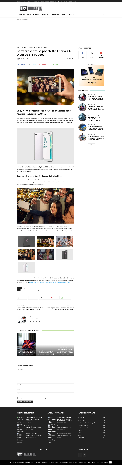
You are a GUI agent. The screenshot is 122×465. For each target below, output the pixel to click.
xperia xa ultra (41, 290)
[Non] (120, 462)
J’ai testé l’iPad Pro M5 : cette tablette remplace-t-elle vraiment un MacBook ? (26, 352)
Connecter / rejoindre (21, 1)
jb (21, 58)
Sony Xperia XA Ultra (39, 47)
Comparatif (45, 15)
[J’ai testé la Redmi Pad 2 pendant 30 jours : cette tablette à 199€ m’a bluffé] (82, 127)
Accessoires (55, 15)
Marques (36, 15)
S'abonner (101, 52)
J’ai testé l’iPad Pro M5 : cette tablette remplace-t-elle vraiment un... (34, 419)
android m (23, 290)
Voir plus (91, 144)
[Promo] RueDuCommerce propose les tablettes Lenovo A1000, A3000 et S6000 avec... (65, 419)
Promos (71, 15)
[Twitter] (39, 321)
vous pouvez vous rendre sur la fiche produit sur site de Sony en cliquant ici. (51, 282)
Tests (29, 15)
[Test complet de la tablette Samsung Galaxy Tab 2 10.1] (52, 438)
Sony (30, 47)
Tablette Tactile (24, 19)
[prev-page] (18, 359)
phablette (30, 290)
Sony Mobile (25, 288)
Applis (63, 15)
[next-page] (20, 359)
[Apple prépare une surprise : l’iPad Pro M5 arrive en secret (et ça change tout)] (45, 344)
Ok (110, 462)
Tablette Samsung (45, 1)
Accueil (18, 19)
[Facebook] (30, 321)
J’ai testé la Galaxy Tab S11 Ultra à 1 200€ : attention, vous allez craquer (96, 138)
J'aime (82, 52)
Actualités (21, 15)
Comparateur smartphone (70, 1)
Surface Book (53, 1)
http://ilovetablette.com (35, 318)
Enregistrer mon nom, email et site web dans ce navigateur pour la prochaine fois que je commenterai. (45, 398)
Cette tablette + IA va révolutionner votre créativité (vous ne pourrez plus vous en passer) (65, 352)
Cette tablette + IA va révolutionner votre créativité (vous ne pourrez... (33, 435)
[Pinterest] (36, 321)
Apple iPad (60, 1)
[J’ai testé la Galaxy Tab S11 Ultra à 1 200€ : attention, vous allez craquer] (82, 137)
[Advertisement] (61, 32)
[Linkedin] (33, 321)
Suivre (92, 52)
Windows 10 (36, 1)
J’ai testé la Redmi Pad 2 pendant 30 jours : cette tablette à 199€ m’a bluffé (96, 128)
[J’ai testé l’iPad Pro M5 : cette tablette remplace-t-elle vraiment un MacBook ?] (26, 344)
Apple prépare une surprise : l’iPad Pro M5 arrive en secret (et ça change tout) (45, 352)
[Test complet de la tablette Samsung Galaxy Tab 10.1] (52, 430)
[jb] (18, 59)
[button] (103, 15)
